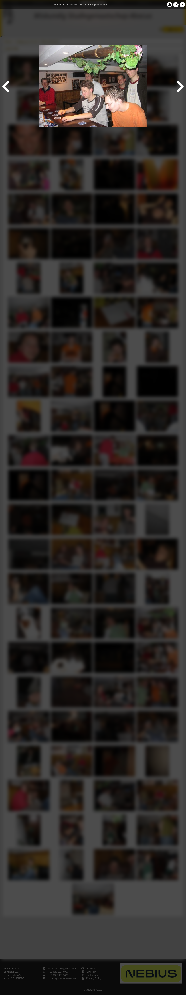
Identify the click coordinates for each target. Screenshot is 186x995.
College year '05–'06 (75, 4)
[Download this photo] (169, 4)
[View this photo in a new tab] (176, 4)
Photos (57, 4)
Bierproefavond (98, 4)
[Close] (182, 4)
